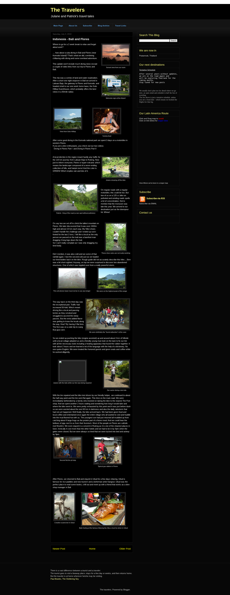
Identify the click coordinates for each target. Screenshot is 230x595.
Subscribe (87, 26)
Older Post (125, 548)
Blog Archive (103, 26)
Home (92, 548)
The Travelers (68, 10)
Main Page (58, 26)
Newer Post (59, 548)
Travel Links (120, 26)
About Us (73, 26)
